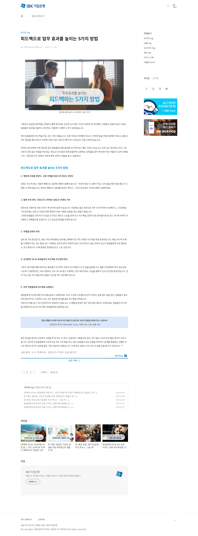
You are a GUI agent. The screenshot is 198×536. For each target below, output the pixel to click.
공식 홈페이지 (26, 519)
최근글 (147, 78)
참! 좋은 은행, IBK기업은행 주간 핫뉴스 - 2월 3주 (45, 399)
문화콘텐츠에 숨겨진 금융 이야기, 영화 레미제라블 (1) (47, 407)
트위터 (159, 88)
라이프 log (29, 387)
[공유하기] (30, 372)
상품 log (147, 43)
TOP (175, 520)
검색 (168, 6)
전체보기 (147, 33)
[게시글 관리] (34, 372)
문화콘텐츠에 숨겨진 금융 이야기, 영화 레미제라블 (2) (47, 403)
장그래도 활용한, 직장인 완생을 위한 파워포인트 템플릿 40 (49, 396)
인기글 (155, 78)
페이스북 (146, 88)
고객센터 (41, 519)
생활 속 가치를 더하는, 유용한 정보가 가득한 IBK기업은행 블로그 (53, 475)
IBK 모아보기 (38, 16)
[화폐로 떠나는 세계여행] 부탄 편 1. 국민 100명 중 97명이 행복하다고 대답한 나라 (59, 392)
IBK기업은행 (33, 472)
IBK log (147, 52)
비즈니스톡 (148, 57)
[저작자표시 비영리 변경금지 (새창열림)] (54, 372)
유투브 (166, 88)
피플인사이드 (149, 62)
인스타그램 (153, 88)
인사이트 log (149, 47)
